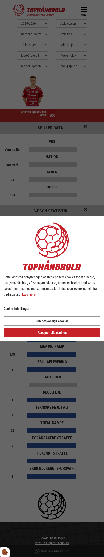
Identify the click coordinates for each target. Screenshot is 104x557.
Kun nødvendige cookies (52, 321)
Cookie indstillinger (17, 308)
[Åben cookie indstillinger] (5, 552)
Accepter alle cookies (52, 333)
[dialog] (52, 278)
